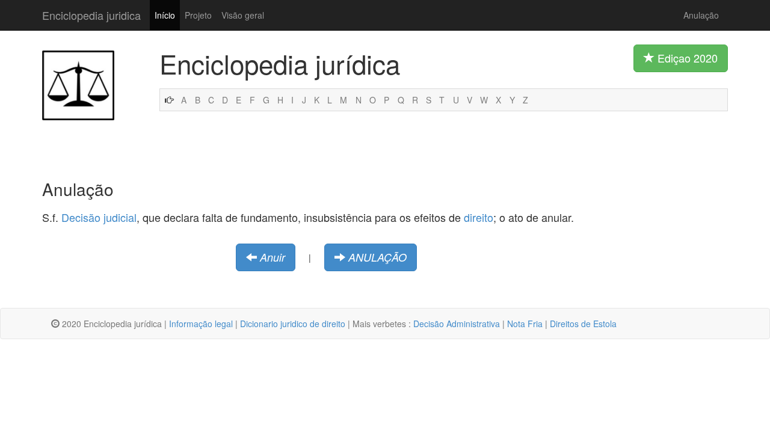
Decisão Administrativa (456, 324)
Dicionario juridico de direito (292, 324)
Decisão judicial (99, 217)
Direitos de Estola (583, 324)
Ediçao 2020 (686, 58)
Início (165, 15)
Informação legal (201, 324)
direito (478, 217)
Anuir (272, 257)
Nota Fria (525, 324)
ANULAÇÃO (377, 257)
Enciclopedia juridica (91, 15)
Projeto (198, 15)
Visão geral (242, 15)
